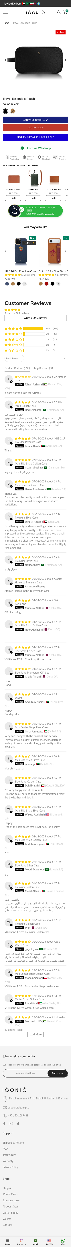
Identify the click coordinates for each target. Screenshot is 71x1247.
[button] (13, 274)
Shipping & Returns (13, 1142)
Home (6, 23)
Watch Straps (10, 1212)
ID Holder (59, 1017)
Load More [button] (35, 1034)
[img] (17, 310)
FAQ (5, 1148)
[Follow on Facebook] (4, 1123)
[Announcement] (38, 3)
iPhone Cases (10, 1194)
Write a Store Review (35, 317)
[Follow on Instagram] (11, 1123)
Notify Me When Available (35, 137)
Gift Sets (7, 1224)
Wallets (7, 1218)
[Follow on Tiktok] (18, 1123)
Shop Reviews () (43, 368)
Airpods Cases (10, 1206)
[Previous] (5, 60)
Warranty (8, 1161)
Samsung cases (11, 1200)
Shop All (7, 1188)
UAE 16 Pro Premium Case (20, 271)
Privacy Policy (10, 1167)
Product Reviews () (17, 368)
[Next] (65, 60)
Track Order (9, 1154)
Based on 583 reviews (17, 313)
